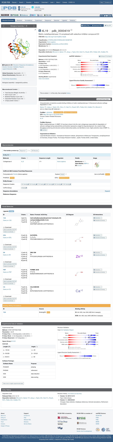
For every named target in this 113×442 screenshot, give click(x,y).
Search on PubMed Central (70, 112)
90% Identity (49, 184)
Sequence (48, 20)
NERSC (51, 439)
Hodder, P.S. (104, 52)
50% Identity (33, 184)
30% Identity (24, 184)
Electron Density (7, 67)
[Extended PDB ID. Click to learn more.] (71, 29)
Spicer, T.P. (63, 52)
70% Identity (41, 184)
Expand (107, 191)
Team (2, 422)
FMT (4, 270)
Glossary (26, 422)
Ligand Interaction (7, 69)
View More (44, 130)
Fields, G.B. (96, 52)
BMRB (97, 422)
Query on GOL (7, 237)
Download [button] (45, 2)
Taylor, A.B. (75, 52)
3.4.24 (79, 165)
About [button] (58, 2)
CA (4, 287)
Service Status (27, 424)
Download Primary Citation (103, 99)
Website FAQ (27, 419)
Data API (108, 25)
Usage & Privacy (5, 426)
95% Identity (57, 184)
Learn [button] (52, 2)
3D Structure (35, 150)
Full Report (108, 56)
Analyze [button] (36, 2)
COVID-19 (71, 2)
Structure (19, 20)
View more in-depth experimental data (13, 383)
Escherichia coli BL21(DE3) (60, 44)
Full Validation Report (67, 330)
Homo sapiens (51, 42)
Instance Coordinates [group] (9, 231)
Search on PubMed (58, 112)
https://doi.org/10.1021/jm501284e (53, 114)
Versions (72, 20)
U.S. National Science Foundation (36, 436)
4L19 (41, 118)
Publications (4, 419)
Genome (56, 20)
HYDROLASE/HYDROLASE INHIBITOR (60, 40)
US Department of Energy (62, 436)
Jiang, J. (69, 52)
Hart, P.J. (82, 52)
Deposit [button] (14, 2)
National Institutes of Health (52, 437)
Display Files (86, 25)
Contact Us (27, 415)
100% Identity (66, 184)
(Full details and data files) (75, 393)
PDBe (97, 417)
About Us (3, 415)
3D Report (102, 56)
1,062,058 (37, 7)
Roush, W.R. (89, 52)
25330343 (49, 112)
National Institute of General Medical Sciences (29, 437)
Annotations (28, 20)
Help (101, 2)
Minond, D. (56, 52)
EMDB (97, 424)
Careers (64, 2)
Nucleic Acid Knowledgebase (84, 431)
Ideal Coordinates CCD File (10, 229)
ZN (4, 252)
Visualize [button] (29, 2)
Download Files (97, 25)
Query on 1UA (7, 220)
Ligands (64, 20)
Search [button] (21, 2)
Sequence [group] (22, 150)
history (68, 93)
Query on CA (7, 289)
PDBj (97, 419)
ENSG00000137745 (64, 177)
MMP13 (86, 163)
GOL (4, 235)
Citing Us (3, 417)
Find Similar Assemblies (9, 79)
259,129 (23, 7)
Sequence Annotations (26, 65)
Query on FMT (7, 272)
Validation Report (18, 67)
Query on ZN (7, 255)
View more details (44, 79)
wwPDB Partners (101, 413)
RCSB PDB (6, 2)
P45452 (15, 174)
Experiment (38, 20)
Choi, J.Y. (63, 107)
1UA (4, 218)
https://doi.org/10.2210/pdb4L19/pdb (55, 37)
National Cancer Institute (89, 436)
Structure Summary (8, 20)
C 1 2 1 (13, 341)
